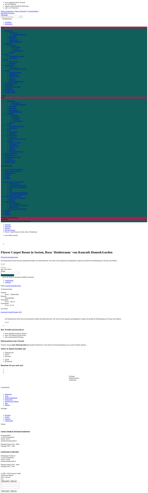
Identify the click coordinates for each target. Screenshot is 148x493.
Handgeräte (12, 38)
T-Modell (16, 49)
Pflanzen (7, 71)
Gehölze (11, 78)
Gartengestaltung (10, 173)
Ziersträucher (13, 74)
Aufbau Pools (13, 61)
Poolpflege (12, 63)
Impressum (8, 394)
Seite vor (13, 481)
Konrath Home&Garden (13, 286)
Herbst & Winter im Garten (17, 69)
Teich (6, 54)
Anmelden (8, 22)
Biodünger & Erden (11, 83)
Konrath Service (10, 90)
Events (7, 176)
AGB (6, 396)
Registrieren (8, 24)
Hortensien (12, 80)
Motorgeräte (9, 31)
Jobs (6, 403)
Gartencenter (9, 421)
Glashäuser (8, 43)
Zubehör (11, 52)
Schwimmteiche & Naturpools (18, 205)
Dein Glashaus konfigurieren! (18, 192)
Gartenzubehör (9, 65)
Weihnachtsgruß (14, 183)
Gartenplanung (13, 207)
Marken (7, 405)
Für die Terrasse (14, 76)
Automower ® (13, 33)
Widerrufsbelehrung (11, 398)
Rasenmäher (13, 36)
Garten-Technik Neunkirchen (14, 169)
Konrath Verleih (10, 92)
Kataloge (8, 178)
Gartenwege (13, 67)
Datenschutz (9, 400)
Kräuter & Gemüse (15, 72)
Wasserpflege (13, 58)
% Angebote (9, 89)
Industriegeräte (13, 40)
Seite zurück (5, 481)
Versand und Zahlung (12, 401)
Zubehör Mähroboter (19, 34)
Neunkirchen (7, 11)
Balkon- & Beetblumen (16, 81)
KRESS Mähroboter (15, 42)
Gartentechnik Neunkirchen (17, 185)
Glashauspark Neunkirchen (17, 187)
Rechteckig (16, 47)
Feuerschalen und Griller (13, 87)
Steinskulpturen (10, 85)
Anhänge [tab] (8, 282)
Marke (3, 286)
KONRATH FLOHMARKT (18, 194)
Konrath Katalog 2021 (11, 312)
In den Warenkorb (7, 275)
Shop (2, 27)
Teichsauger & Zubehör (16, 56)
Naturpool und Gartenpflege (18, 209)
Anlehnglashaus (18, 51)
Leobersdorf (20, 11)
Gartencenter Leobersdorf (13, 171)
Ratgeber (8, 175)
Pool (6, 60)
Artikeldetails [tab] (9, 280)
